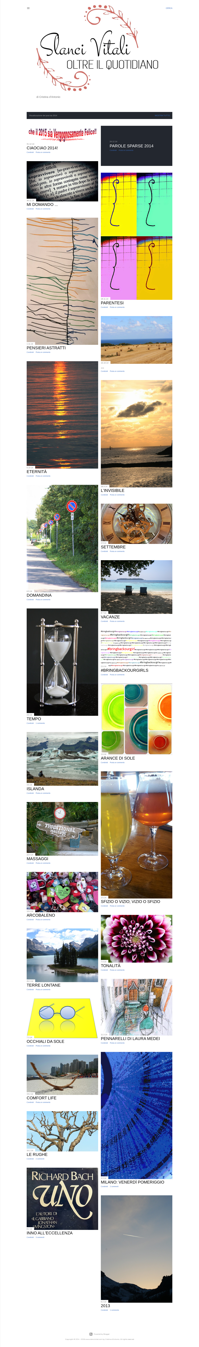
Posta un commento (43, 152)
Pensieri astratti (46, 348)
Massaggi (37, 858)
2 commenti (114, 1186)
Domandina (39, 595)
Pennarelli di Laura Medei (130, 1038)
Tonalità (110, 965)
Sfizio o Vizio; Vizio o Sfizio (130, 901)
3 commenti (40, 1237)
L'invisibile (112, 490)
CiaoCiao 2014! (42, 148)
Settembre (113, 547)
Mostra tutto (162, 115)
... (102, 367)
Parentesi (112, 303)
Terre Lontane (44, 985)
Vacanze (110, 617)
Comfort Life (41, 1098)
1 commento (40, 723)
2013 (105, 1305)
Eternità (37, 471)
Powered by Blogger (102, 1334)
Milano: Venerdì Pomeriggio (132, 1182)
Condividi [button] (30, 152)
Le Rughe (37, 1154)
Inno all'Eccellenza (50, 1233)
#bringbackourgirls (124, 670)
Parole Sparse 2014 (132, 146)
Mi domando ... (42, 204)
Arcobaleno (41, 915)
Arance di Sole (118, 758)
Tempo (34, 719)
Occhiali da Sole (45, 1041)
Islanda (35, 789)
